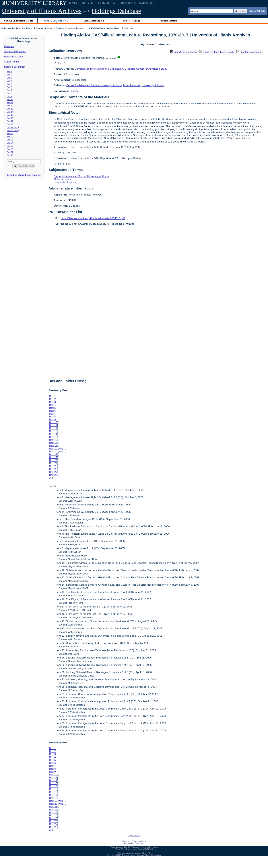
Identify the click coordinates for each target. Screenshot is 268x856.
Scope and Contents (15, 51)
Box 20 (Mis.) (13, 130)
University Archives (10, 28)
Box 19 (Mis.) (13, 127)
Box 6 (9, 87)
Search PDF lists (257, 11)
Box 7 (9, 90)
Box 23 (10, 140)
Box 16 (10, 118)
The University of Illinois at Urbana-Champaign (141, 855)
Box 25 (10, 146)
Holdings (28, 28)
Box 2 (9, 75)
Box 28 (10, 155)
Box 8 (9, 93)
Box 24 (10, 143)
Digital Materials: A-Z (94, 21)
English (73, 90)
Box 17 (10, 121)
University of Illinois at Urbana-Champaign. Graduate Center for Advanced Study (121, 68)
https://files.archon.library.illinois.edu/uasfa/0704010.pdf (93, 218)
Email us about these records (23, 175)
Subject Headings (131, 21)
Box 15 (10, 115)
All (50, 477)
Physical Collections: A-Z (56, 21)
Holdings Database (116, 10)
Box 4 (9, 81)
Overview (9, 46)
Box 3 (9, 78)
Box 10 (10, 99)
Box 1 (9, 72)
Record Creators (169, 21)
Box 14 (10, 112)
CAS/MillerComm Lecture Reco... (104, 28)
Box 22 (10, 137)
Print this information (250, 52)
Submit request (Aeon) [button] (185, 52)
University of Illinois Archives (41, 10)
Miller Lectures (131, 85)
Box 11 (10, 102)
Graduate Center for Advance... (71, 28)
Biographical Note (13, 56)
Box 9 (9, 96)
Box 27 (10, 152)
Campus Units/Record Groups (18, 21)
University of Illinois (153, 85)
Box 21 (10, 133)
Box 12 (10, 106)
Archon (131, 853)
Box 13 (10, 109)
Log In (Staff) (134, 835)
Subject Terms (12, 61)
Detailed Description (14, 66)
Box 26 (10, 149)
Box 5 (9, 84)
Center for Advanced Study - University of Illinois (94, 85)
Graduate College (44, 28)
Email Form (139, 843)
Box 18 (10, 124)
